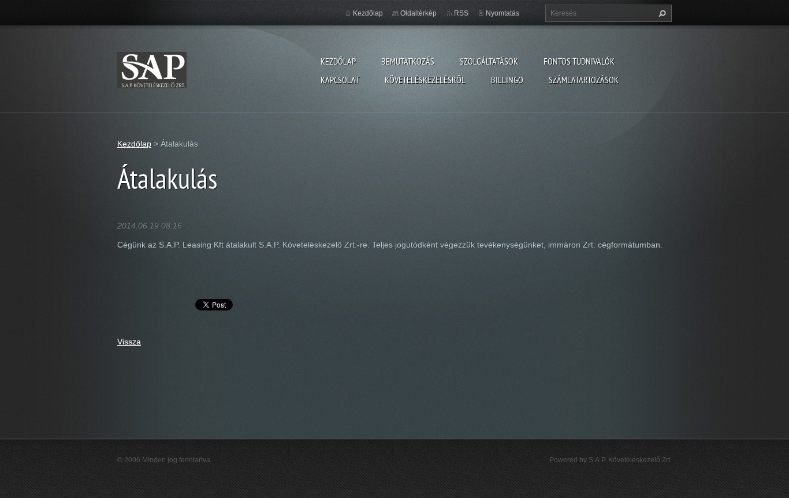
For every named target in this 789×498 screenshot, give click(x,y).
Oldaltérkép (418, 13)
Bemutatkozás (407, 61)
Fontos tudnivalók (579, 61)
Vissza (129, 341)
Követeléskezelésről (425, 79)
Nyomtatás (502, 13)
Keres (660, 13)
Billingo (507, 79)
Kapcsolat (340, 79)
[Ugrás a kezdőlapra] (152, 67)
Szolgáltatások (489, 61)
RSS (461, 13)
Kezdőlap (338, 61)
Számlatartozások (584, 79)
